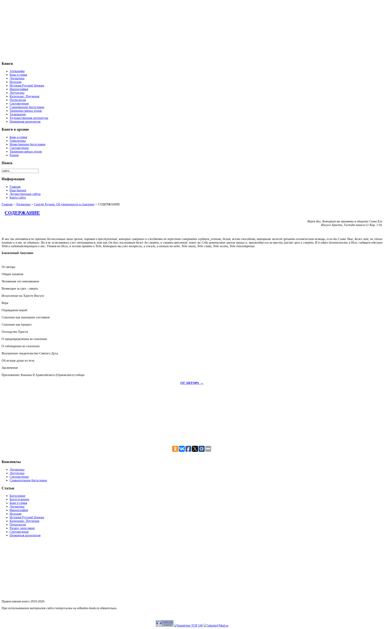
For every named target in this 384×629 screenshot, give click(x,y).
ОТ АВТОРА (192, 383)
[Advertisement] (122, 30)
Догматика (23, 204)
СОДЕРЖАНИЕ (22, 212)
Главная (7, 204)
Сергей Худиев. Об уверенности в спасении (64, 204)
